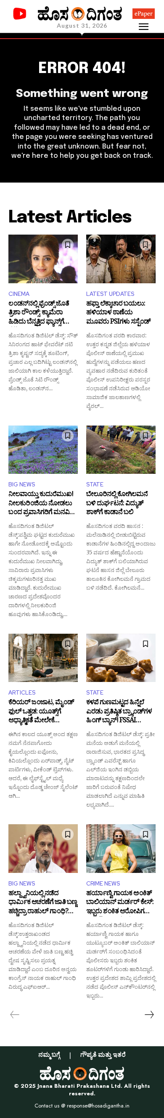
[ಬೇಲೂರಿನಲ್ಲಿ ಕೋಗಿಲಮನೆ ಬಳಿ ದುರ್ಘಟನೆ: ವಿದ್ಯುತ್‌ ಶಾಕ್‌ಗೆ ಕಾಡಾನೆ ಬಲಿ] (121, 450)
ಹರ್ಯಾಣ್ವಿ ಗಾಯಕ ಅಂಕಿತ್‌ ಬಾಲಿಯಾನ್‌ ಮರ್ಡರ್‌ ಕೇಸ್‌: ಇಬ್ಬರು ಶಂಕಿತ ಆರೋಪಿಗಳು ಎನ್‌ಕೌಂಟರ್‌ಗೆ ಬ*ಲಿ (119, 903)
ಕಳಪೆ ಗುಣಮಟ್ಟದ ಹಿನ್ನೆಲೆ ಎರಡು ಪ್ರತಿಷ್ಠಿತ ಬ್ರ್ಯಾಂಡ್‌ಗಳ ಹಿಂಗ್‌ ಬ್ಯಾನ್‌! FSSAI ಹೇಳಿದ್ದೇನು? (119, 712)
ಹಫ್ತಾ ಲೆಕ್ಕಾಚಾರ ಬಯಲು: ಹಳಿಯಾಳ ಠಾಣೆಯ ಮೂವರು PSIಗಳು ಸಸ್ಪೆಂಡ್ (118, 313)
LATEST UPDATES (110, 294)
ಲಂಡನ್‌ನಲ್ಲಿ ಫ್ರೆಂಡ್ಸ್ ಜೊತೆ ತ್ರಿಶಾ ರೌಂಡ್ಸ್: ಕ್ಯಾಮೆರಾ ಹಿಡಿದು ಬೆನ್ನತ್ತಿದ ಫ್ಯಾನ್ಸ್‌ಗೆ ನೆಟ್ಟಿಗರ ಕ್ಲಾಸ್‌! (38, 313)
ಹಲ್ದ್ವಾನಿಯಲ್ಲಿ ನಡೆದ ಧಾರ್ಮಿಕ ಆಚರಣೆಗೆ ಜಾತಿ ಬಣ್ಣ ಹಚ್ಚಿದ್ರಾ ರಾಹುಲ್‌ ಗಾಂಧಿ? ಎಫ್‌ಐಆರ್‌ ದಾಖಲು (42, 903)
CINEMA (18, 294)
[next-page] (149, 1014)
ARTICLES (21, 692)
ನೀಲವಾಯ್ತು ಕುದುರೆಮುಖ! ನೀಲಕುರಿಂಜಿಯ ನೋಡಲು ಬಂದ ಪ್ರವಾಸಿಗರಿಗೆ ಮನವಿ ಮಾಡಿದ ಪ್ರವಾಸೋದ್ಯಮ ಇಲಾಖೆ (40, 504)
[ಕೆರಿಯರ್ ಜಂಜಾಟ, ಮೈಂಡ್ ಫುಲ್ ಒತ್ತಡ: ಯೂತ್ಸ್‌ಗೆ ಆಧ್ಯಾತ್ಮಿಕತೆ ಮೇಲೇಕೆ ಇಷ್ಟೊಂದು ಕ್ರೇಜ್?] (43, 658)
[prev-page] (14, 1014)
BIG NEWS (21, 484)
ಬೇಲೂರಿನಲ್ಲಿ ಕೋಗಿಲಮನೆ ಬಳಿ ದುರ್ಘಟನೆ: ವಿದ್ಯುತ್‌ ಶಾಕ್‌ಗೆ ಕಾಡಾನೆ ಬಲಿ (117, 504)
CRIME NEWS (103, 883)
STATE (94, 484)
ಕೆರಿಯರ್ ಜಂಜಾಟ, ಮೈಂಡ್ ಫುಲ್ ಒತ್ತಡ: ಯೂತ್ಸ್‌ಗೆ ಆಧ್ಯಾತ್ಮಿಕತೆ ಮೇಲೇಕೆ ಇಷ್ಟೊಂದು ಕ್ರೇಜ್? (41, 712)
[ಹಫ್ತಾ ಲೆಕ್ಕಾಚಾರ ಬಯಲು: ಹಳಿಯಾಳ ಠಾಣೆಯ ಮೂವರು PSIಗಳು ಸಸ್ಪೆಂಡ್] (121, 259)
